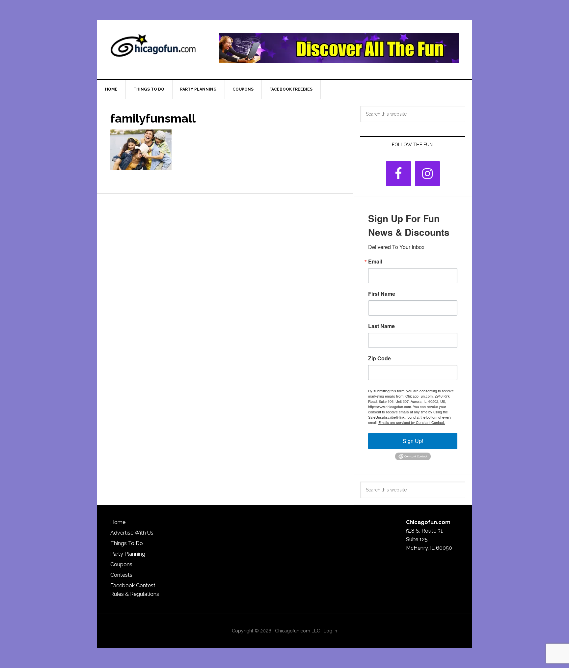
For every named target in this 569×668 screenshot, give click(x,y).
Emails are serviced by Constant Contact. (411, 422)
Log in (330, 630)
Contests (121, 575)
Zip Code (379, 358)
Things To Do (126, 543)
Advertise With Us (131, 533)
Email (375, 261)
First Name (381, 293)
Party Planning (127, 554)
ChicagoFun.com (153, 48)
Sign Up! (413, 441)
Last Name (381, 326)
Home (117, 522)
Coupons (121, 564)
